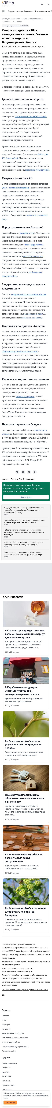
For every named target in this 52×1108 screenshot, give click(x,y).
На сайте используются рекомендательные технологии (25, 990)
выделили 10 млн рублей (37, 169)
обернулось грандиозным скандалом (19, 351)
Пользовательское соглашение (15, 1038)
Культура (5, 1072)
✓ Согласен (10, 1102)
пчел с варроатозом (34, 244)
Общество (17, 22)
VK (17, 472)
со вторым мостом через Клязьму (31, 116)
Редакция (6, 1024)
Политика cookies (9, 1051)
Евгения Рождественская (32, 19)
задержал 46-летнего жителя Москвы (28, 294)
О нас (4, 1020)
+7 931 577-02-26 (25, 968)
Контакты (6, 1029)
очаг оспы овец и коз (33, 256)
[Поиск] (48, 4)
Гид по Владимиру (9, 1063)
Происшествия (8, 1085)
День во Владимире (8, 3)
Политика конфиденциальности (15, 1046)
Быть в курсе (26, 497)
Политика (6, 1081)
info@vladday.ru (25, 971)
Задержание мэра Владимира (20, 11)
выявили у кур (27, 233)
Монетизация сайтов (11, 1042)
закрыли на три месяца (31, 317)
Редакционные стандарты (13, 1033)
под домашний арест (33, 313)
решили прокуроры (25, 396)
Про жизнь (6, 1089)
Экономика (6, 1076)
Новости (7, 22)
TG (29, 472)
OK (23, 472)
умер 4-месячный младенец (15, 187)
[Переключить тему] (42, 4)
